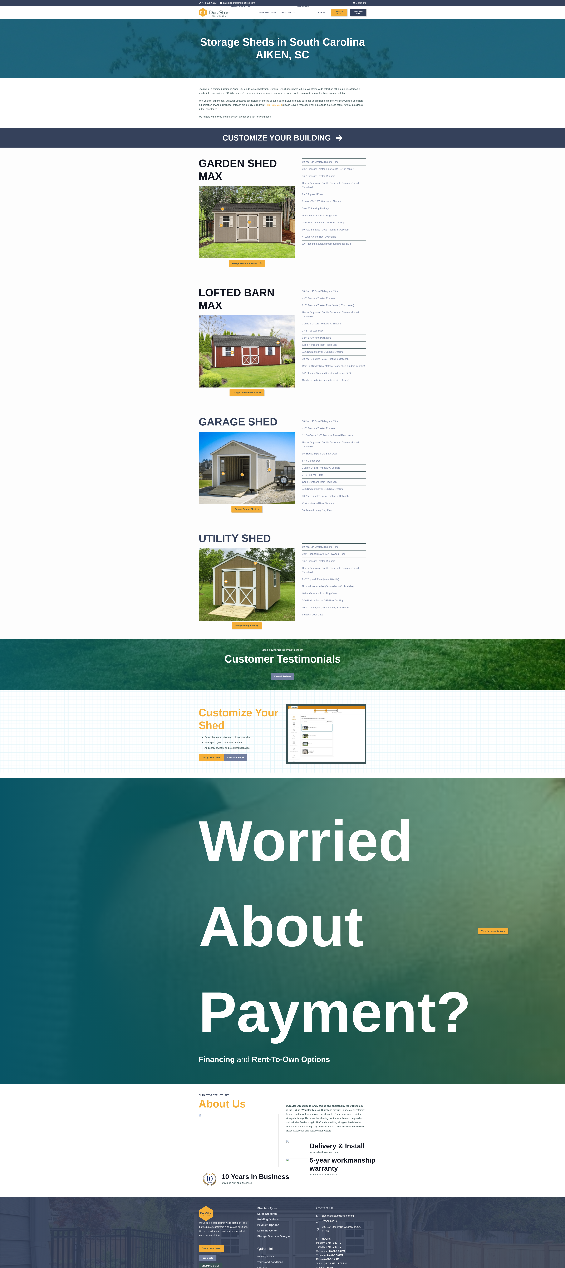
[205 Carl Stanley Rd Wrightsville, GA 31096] (319, 1229)
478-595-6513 (329, 1221)
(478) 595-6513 (274, 105)
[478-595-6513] (319, 1221)
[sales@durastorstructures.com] (319, 1216)
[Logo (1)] (213, 12)
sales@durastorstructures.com (338, 1216)
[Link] (282, 138)
